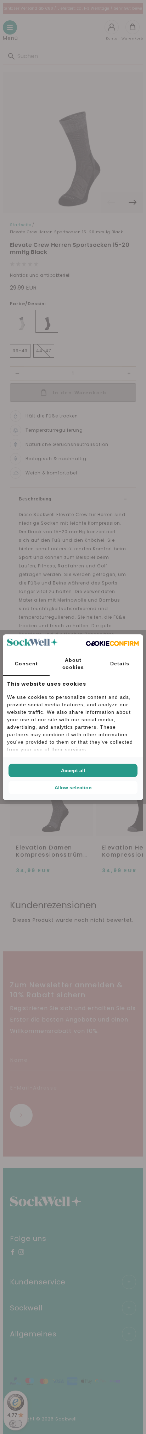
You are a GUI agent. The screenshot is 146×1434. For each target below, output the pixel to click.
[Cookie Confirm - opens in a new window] (112, 642)
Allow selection (73, 787)
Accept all (73, 770)
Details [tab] (119, 663)
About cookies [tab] (73, 663)
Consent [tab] (26, 663)
